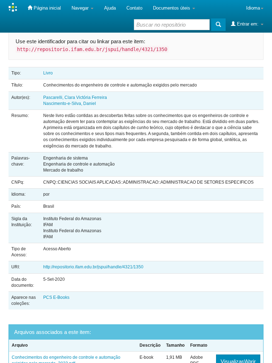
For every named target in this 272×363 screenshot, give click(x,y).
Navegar (81, 8)
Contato (134, 8)
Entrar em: (248, 24)
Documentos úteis (172, 8)
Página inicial (46, 8)
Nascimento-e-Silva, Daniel (69, 103)
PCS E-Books (56, 297)
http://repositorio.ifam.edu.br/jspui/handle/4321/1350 (93, 266)
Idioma (253, 8)
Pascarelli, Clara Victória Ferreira (75, 97)
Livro (48, 73)
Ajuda (110, 8)
